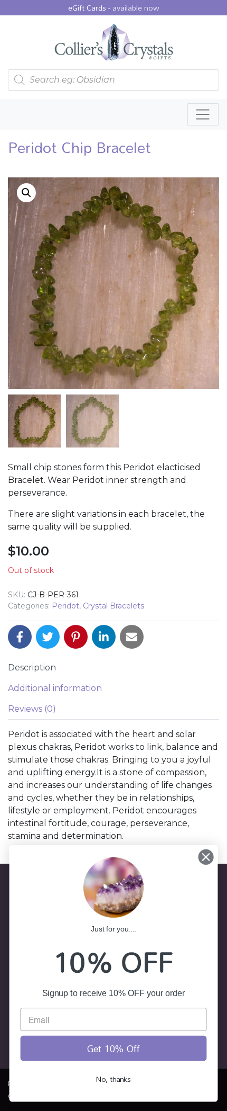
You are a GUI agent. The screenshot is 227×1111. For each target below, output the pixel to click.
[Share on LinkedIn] (104, 637)
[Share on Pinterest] (76, 637)
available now (135, 8)
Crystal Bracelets (113, 606)
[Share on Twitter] (48, 637)
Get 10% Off (113, 1048)
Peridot (65, 606)
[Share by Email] (132, 637)
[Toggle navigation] (203, 114)
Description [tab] (32, 667)
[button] (26, 192)
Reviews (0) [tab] (32, 709)
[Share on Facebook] (20, 637)
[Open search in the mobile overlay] (113, 80)
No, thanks (113, 1078)
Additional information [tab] (55, 688)
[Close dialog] (206, 857)
